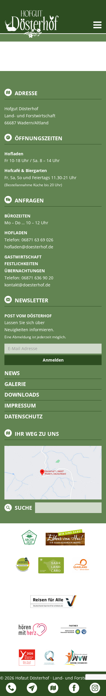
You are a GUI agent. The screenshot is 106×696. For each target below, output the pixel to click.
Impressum (20, 405)
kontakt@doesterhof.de (27, 285)
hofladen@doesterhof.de (28, 247)
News (12, 373)
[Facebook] (74, 688)
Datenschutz (23, 416)
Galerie (15, 383)
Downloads (21, 394)
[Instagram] (95, 688)
